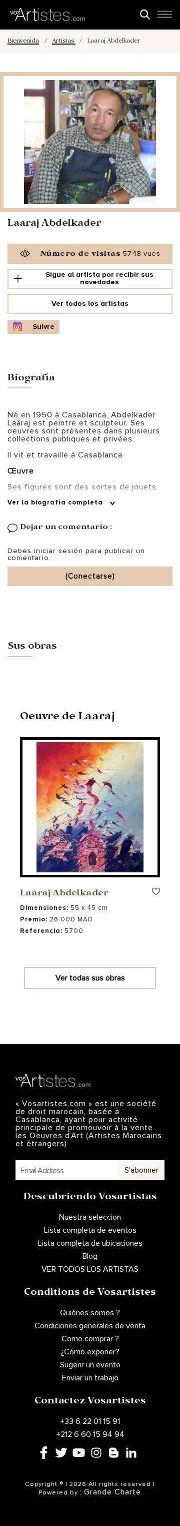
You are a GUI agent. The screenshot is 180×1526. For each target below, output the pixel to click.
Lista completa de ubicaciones (90, 1243)
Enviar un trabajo (90, 1378)
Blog (90, 1256)
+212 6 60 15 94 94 (90, 1434)
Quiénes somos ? (90, 1313)
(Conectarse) (90, 576)
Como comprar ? (90, 1339)
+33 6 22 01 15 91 (90, 1421)
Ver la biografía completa (56, 502)
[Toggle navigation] (164, 17)
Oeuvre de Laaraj (67, 718)
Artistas (64, 42)
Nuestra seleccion (90, 1217)
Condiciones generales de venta (90, 1326)
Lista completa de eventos (90, 1230)
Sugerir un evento (90, 1365)
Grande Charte (112, 1492)
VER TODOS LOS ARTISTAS (90, 1269)
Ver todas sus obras (90, 978)
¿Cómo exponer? (90, 1352)
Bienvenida (23, 42)
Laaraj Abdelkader (64, 894)
